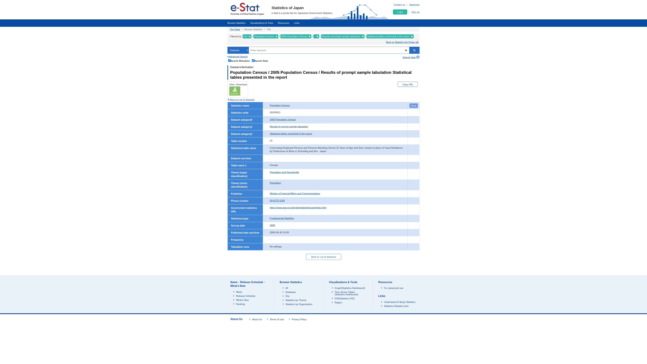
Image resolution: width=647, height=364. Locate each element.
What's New (242, 300)
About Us (257, 319)
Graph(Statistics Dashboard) (350, 288)
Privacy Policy (299, 319)
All (286, 288)
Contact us (399, 5)
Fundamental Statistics (282, 218)
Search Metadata (240, 60)
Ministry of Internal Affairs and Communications (295, 193)
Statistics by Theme (295, 300)
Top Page (235, 29)
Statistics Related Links (396, 306)
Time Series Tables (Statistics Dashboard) (346, 293)
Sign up (415, 12)
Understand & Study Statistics (399, 302)
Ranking (240, 304)
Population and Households (284, 172)
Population (275, 182)
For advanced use (393, 288)
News (239, 292)
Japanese (414, 5)
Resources (283, 23)
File (287, 296)
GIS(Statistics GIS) (345, 298)
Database (290, 292)
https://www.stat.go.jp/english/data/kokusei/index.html (298, 207)
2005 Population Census (283, 119)
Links (297, 23)
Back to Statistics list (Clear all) (402, 42)
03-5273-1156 (277, 200)
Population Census (280, 105)
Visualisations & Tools (261, 23)
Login (400, 12)
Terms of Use (277, 319)
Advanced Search (238, 56)
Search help (409, 57)
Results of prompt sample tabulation (289, 126)
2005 (272, 225)
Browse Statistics (236, 23)
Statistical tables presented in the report (291, 133)
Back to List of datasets (242, 99)
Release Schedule (245, 296)
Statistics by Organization (298, 304)
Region (338, 302)
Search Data (261, 60)
